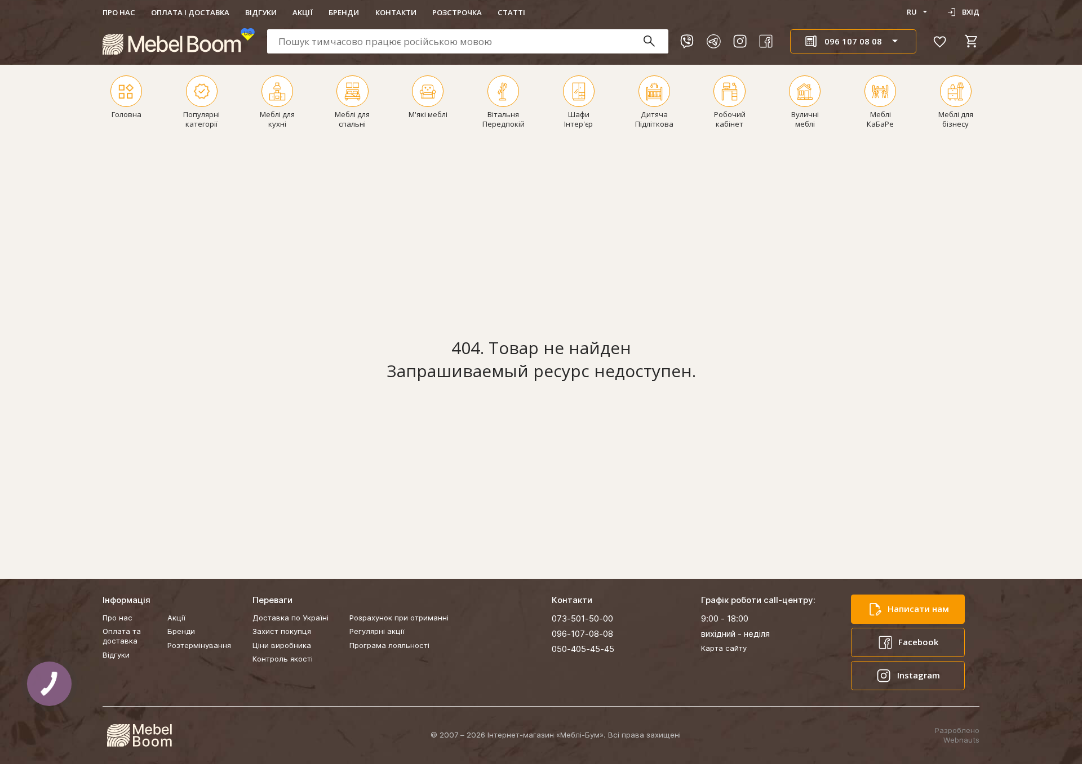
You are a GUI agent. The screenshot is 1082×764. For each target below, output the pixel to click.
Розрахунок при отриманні (399, 617)
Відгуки (261, 12)
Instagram (918, 675)
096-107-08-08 (582, 633)
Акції (302, 12)
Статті (511, 12)
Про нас (119, 12)
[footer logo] (139, 735)
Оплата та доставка (122, 636)
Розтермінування (199, 645)
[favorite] (940, 41)
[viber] (687, 41)
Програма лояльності (389, 645)
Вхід (970, 12)
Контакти (395, 12)
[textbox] (467, 41)
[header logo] (179, 41)
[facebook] (766, 41)
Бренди (344, 12)
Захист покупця (281, 631)
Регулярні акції (377, 631)
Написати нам (918, 608)
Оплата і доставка (190, 12)
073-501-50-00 (582, 618)
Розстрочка (457, 12)
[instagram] (740, 41)
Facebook (918, 641)
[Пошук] (654, 41)
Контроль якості (282, 658)
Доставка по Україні (290, 617)
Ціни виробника (281, 645)
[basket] (971, 41)
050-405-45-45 (583, 649)
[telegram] (713, 41)
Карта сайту (724, 648)
